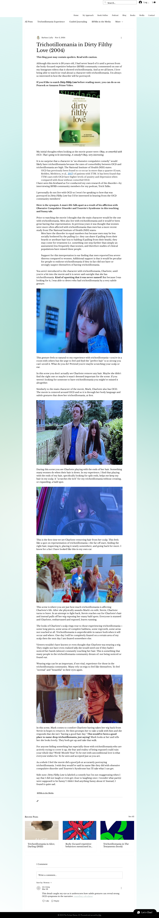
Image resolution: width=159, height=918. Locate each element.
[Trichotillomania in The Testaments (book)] (117, 830)
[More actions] (121, 37)
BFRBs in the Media (101, 21)
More (117, 21)
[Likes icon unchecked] (43, 901)
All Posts (29, 21)
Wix (99, 915)
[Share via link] (37, 801)
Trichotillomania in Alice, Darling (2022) (41, 845)
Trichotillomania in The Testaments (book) (116, 845)
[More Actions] (121, 888)
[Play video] (79, 511)
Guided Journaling (78, 21)
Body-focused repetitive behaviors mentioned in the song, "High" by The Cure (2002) (78, 845)
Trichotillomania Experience (51, 21)
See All (131, 816)
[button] (154, 2)
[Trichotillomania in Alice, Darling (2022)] (42, 830)
